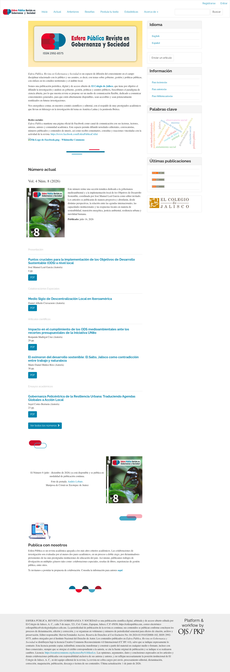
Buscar (216, 11)
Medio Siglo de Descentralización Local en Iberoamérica (70, 299)
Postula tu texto (109, 11)
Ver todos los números (43, 425)
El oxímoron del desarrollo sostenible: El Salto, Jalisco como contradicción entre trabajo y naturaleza (83, 358)
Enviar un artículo (162, 57)
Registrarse (208, 3)
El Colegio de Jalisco (102, 86)
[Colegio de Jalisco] (169, 202)
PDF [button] (32, 277)
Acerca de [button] (150, 11)
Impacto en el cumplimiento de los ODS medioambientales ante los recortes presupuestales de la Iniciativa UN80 (78, 331)
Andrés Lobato (75, 481)
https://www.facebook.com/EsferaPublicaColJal (74, 134)
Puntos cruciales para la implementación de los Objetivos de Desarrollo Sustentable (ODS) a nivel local (81, 261)
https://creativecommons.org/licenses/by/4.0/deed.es (70, 652)
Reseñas (90, 11)
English (155, 36)
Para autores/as (159, 89)
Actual (57, 11)
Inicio (45, 11)
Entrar (223, 3)
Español (156, 42)
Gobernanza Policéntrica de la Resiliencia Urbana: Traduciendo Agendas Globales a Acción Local (81, 398)
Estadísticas (131, 11)
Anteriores (73, 11)
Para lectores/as (159, 82)
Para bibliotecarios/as (162, 96)
